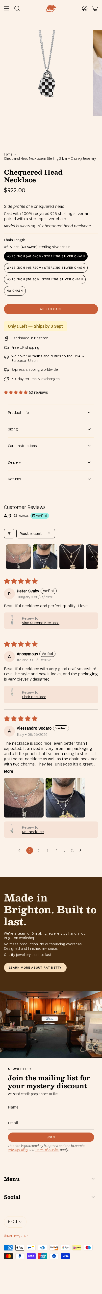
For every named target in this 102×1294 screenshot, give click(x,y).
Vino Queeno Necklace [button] (40, 623)
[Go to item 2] (45, 556)
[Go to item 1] (18, 556)
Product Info (18, 412)
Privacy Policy (18, 1150)
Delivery (14, 462)
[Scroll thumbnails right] (92, 557)
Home (8, 154)
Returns (14, 479)
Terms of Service (47, 1150)
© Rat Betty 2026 (16, 1236)
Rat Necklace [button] (33, 832)
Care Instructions (22, 446)
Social (12, 1197)
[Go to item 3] (71, 556)
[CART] (95, 8)
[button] (16, 392)
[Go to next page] (82, 850)
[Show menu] (6, 8)
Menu (12, 1179)
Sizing (13, 429)
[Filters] (9, 533)
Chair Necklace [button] (34, 697)
